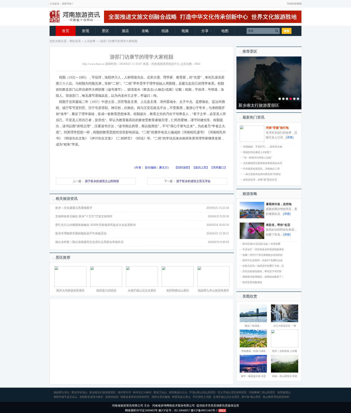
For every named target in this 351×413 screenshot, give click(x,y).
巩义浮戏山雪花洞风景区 (232, 392)
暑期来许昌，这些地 (278, 204)
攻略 (145, 31)
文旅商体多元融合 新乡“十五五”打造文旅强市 (84, 216)
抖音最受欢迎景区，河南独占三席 (261, 168)
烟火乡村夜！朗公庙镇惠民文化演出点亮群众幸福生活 (89, 241)
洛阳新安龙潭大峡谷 (91, 396)
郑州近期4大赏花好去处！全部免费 (261, 243)
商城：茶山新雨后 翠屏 (284, 376)
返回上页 (200, 167)
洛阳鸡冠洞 (111, 396)
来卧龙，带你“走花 (278, 224)
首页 (65, 31)
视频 (185, 31)
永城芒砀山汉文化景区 (142, 290)
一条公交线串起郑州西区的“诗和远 (262, 174)
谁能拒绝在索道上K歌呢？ (257, 152)
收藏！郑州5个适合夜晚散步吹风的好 (263, 254)
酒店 (125, 31)
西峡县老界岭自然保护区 (135, 396)
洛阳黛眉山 (283, 392)
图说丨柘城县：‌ (253, 325)
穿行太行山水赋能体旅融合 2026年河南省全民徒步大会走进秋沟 (95, 224)
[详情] (290, 137)
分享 (205, 31)
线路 (165, 31)
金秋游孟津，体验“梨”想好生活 (260, 179)
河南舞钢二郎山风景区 (262, 392)
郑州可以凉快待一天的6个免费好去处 (263, 260)
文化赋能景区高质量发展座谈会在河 (262, 163)
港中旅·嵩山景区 (251, 396)
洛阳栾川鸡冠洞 (106, 290)
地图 (225, 31)
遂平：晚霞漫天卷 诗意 (253, 376)
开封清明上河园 (202, 396)
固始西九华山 (61, 392)
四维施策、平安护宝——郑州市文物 (262, 146)
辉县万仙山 (160, 392)
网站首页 (75, 41)
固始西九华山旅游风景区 (213, 290)
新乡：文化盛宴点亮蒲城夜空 (73, 207)
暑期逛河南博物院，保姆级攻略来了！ (263, 276)
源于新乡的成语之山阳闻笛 (102, 181)
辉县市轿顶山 (79, 392)
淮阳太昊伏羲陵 (161, 396)
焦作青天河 (124, 392)
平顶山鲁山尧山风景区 (202, 392)
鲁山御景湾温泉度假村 (276, 396)
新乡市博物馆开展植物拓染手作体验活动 (80, 233)
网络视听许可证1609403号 (141, 410)
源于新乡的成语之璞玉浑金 (193, 181)
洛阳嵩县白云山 (178, 392)
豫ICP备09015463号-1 (204, 410)
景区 (105, 31)
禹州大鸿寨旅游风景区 (70, 290)
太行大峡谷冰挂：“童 (284, 325)
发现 (85, 31)
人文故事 (89, 41)
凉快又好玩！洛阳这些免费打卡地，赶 (263, 265)
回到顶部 (182, 167)
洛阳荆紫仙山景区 (177, 290)
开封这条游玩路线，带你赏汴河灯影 (262, 271)
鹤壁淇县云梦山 (181, 396)
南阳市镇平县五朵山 (65, 396)
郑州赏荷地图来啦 (252, 282)
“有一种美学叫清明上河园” (257, 157)
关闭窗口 (218, 167)
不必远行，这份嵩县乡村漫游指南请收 (263, 249)
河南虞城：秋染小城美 (253, 351)
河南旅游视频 (294, 3)
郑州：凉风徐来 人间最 (284, 351)
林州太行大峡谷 (142, 392)
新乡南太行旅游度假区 (258, 105)
